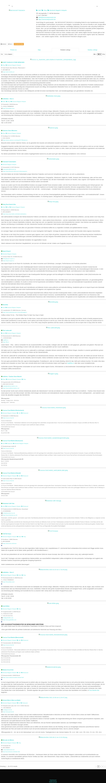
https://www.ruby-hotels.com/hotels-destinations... (15, 214)
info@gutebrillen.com (8, 617)
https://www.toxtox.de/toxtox (10, 543)
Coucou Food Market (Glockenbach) (13, 410)
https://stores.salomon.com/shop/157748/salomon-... (16, 140)
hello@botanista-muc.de (9, 513)
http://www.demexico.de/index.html (11, 751)
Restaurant (25, 413)
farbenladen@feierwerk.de (9, 169)
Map (39, 50)
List (95, 54)
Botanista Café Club (8, 503)
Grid (100, 54)
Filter (2, 54)
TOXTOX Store (7, 534)
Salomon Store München (10, 130)
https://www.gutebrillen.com (9, 619)
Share (10, 44)
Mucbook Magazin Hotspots (58, 10)
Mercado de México (8, 740)
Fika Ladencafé (7, 330)
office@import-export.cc (9, 258)
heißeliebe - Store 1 (8, 98)
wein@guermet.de (7, 709)
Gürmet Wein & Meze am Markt (11, 700)
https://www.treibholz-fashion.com (11, 388)
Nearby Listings (92, 50)
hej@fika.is (5, 340)
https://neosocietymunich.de (47, 19)
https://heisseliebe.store (9, 108)
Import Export (7, 251)
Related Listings (65, 50)
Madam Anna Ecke (8, 669)
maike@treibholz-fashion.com (10, 386)
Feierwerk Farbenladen (9, 161)
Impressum (53, 780)
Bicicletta (5, 304)
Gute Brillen (6, 606)
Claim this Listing (19, 44)
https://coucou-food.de (8, 417)
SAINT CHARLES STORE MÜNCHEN (13, 62)
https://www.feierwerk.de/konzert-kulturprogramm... (15, 171)
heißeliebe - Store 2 (8, 572)
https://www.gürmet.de (8, 711)
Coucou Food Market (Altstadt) (12, 473)
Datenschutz (53, 782)
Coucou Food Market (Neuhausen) (13, 440)
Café (39, 10)
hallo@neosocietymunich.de (47, 17)
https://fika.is (6, 342)
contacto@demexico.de (8, 749)
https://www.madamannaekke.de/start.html (13, 677)
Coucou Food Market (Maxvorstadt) (13, 637)
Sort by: (8, 54)
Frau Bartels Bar (94, 690)
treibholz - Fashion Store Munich (12, 376)
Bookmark (4, 44)
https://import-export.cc (8, 260)
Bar (8, 207)
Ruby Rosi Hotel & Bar (9, 204)
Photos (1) (13, 50)
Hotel (3, 207)
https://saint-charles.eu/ (8, 72)
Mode (3, 101)
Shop (45, 10)
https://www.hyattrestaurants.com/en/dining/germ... (15, 312)
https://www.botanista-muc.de (10, 515)
